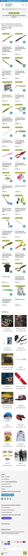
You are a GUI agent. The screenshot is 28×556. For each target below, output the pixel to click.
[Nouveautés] (7, 321)
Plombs (7, 444)
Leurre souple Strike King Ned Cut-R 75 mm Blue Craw (20, 73)
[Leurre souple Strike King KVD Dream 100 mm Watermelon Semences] (7, 109)
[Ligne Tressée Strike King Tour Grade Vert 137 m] (7, 86)
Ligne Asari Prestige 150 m (20, 186)
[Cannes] (21, 359)
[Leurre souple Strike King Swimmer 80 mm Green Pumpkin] (7, 245)
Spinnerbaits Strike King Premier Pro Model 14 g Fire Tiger (20, 210)
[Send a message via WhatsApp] (2, 553)
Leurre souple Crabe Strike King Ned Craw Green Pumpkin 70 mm (20, 278)
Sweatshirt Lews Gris (20, 299)
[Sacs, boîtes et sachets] (7, 359)
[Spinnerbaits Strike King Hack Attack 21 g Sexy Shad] (7, 177)
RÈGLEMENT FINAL (14, 13)
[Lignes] (7, 417)
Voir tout (3, 29)
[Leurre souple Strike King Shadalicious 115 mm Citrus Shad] (7, 290)
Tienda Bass (6, 552)
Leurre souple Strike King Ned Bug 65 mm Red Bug (20, 165)
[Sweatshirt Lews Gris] (20, 290)
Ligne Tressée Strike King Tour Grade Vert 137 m (7, 97)
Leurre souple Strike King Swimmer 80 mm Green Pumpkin (7, 255)
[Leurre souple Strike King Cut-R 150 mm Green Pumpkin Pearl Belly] (7, 62)
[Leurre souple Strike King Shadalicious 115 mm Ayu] (20, 86)
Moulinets (7, 386)
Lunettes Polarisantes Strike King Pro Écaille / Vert (20, 119)
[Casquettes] (21, 398)
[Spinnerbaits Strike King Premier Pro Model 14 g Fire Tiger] (20, 200)
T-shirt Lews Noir (6, 276)
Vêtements (21, 444)
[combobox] (14, 9)
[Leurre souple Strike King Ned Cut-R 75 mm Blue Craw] (20, 62)
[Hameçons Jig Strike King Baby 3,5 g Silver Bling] (7, 200)
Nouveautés (7, 328)
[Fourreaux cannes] (21, 379)
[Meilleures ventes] (21, 321)
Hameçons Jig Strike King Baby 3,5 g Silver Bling (6, 210)
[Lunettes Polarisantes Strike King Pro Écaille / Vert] (20, 109)
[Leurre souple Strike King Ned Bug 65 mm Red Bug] (20, 154)
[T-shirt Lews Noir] (7, 268)
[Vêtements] (21, 436)
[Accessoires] (21, 340)
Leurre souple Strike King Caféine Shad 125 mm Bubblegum (6, 165)
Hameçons (7, 348)
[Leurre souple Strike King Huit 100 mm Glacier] (7, 132)
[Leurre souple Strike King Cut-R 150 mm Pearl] (20, 222)
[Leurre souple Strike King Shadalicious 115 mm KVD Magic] (20, 132)
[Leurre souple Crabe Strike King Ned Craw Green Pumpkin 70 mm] (20, 268)
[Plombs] (7, 436)
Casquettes (21, 405)
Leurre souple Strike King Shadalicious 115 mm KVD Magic (19, 142)
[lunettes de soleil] (7, 398)
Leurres (7, 463)
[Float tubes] (21, 417)
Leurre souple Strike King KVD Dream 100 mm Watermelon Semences (7, 119)
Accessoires (21, 348)
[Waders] (21, 455)
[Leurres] (7, 455)
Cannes (21, 367)
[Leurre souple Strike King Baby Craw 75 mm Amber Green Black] (20, 245)
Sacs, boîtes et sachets (7, 367)
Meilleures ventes (20, 328)
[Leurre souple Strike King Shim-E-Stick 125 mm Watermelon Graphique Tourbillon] (7, 38)
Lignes (7, 425)
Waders (21, 463)
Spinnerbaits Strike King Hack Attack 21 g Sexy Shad (7, 187)
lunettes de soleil (7, 405)
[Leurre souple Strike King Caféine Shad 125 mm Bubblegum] (7, 154)
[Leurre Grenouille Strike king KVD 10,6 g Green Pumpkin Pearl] (7, 222)
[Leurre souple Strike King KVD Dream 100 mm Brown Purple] (20, 38)
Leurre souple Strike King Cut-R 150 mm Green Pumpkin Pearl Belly (6, 73)
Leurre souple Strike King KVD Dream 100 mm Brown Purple (20, 48)
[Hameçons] (7, 340)
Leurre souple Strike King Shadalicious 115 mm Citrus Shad (6, 301)
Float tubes (21, 425)
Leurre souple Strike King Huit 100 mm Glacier (7, 141)
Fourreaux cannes (20, 386)
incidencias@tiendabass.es (11, 481)
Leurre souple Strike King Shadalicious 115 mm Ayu (19, 97)
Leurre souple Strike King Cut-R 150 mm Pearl (20, 232)
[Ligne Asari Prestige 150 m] (20, 177)
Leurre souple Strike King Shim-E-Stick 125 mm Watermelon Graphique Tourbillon (7, 49)
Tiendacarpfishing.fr (7, 494)
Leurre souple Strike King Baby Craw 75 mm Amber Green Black (20, 255)
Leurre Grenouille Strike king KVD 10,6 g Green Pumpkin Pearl (7, 233)
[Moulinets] (7, 379)
